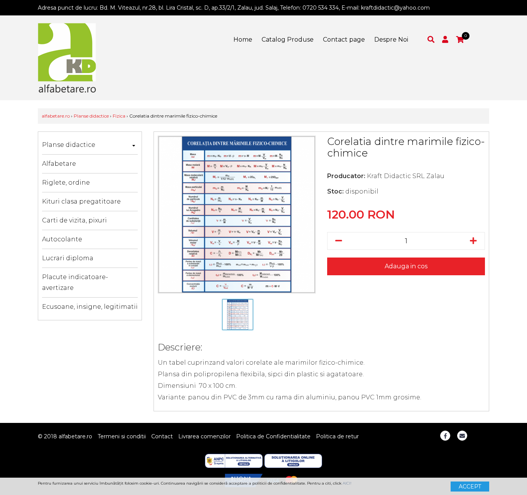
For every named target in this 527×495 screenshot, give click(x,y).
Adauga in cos (406, 266)
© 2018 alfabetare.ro (65, 436)
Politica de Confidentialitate (273, 436)
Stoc (334, 191)
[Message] (462, 436)
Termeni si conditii (122, 436)
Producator (345, 176)
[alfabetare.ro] (67, 57)
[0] (460, 39)
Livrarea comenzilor (204, 436)
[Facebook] (445, 436)
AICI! (347, 483)
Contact (162, 436)
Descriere (179, 347)
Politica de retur (337, 436)
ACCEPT (470, 486)
